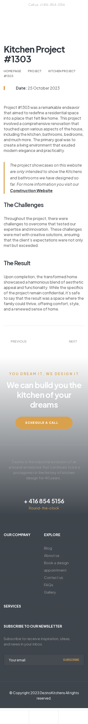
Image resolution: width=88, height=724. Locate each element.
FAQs (48, 584)
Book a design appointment (56, 566)
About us (51, 555)
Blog (48, 548)
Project (35, 71)
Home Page (12, 71)
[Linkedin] (57, 520)
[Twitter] (30, 520)
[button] (43, 423)
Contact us (53, 577)
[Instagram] (48, 520)
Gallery (50, 592)
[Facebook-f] (39, 520)
